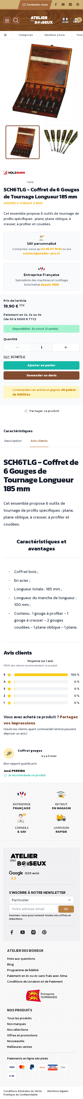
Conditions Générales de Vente (23, 1091)
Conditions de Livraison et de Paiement (35, 981)
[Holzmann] (41, 172)
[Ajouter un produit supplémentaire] (65, 347)
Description (13, 441)
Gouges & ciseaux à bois (23, 203)
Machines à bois (54, 35)
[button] (4, 80)
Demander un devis (42, 375)
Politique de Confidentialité (21, 1094)
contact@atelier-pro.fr (41, 253)
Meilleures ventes (19, 1047)
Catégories (26, 35)
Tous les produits (19, 1018)
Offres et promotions (22, 1035)
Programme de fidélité (23, 970)
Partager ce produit (44, 411)
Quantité (10, 339)
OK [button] (66, 909)
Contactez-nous (37, 5)
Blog (10, 964)
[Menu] (7, 20)
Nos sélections (17, 1029)
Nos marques (16, 1024)
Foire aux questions (21, 958)
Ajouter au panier (41, 365)
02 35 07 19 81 (51, 249)
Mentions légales (57, 1091)
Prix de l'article (15, 300)
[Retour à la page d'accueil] (28, 860)
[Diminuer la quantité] (17, 347)
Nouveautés (15, 1041)
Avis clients (39, 441)
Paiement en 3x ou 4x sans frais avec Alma (37, 976)
